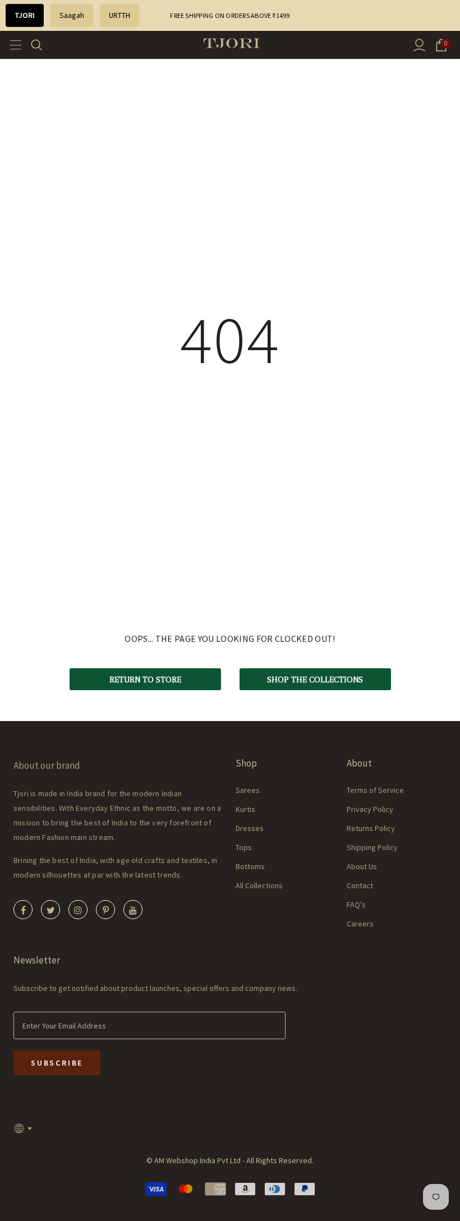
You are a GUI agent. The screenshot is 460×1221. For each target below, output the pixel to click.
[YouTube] (132, 909)
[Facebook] (23, 909)
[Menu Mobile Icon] (12, 45)
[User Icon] (419, 45)
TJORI (25, 15)
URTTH (119, 15)
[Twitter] (50, 909)
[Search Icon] (43, 45)
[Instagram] (78, 909)
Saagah (71, 15)
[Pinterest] (105, 909)
